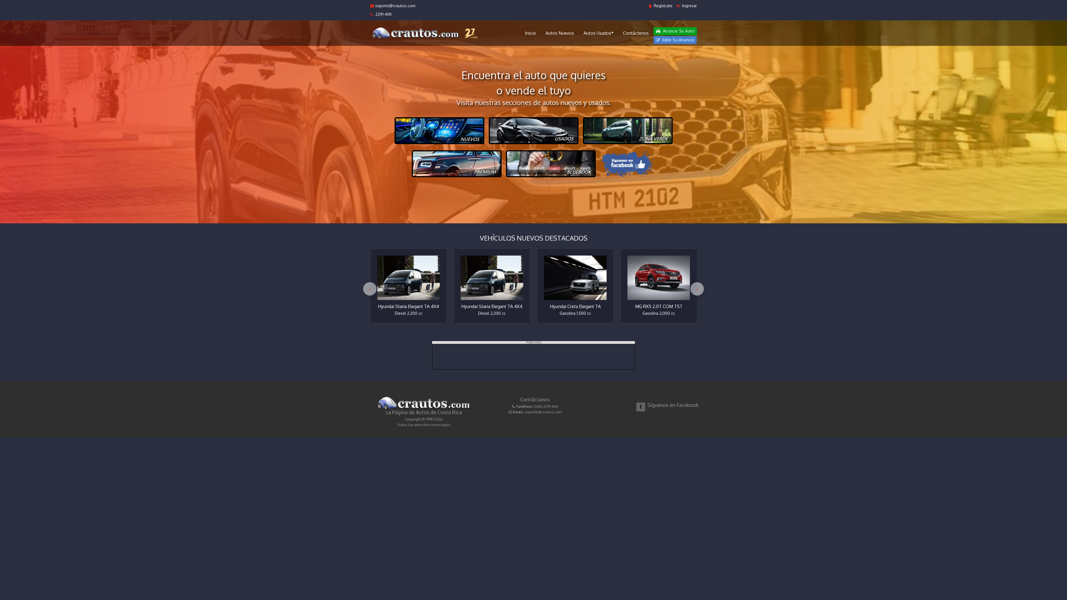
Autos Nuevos (559, 33)
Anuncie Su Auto (678, 31)
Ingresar (689, 5)
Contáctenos (636, 33)
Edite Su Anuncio (677, 40)
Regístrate (662, 5)
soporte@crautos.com (394, 5)
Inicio (530, 33)
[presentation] (370, 289)
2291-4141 (382, 14)
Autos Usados (597, 33)
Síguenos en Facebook (673, 405)
